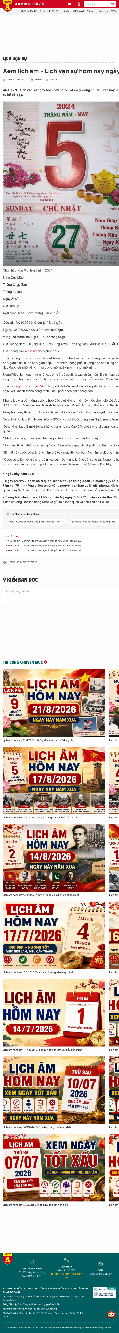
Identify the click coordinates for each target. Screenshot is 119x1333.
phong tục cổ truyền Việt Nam (32, 386)
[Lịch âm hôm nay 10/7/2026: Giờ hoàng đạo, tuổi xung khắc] (54, 1090)
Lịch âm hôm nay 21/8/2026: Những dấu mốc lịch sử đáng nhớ (38, 740)
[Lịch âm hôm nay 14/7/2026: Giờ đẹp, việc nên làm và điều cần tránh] (54, 1012)
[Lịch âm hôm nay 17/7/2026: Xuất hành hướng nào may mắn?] (54, 935)
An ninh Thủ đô (29, 4)
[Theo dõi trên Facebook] (64, 4)
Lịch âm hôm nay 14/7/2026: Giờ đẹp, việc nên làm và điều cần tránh (42, 1049)
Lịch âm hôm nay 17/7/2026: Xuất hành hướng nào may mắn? (38, 972)
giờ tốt (32, 351)
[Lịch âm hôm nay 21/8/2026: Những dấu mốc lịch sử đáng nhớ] (54, 703)
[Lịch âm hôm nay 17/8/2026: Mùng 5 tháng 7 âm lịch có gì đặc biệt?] (54, 780)
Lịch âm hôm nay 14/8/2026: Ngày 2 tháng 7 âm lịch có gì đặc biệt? (42, 895)
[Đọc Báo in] (80, 4)
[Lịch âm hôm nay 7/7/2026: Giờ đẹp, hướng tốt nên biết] (54, 1167)
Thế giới (65, 11)
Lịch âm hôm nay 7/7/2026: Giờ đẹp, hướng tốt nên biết (35, 1204)
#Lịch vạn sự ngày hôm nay (23, 561)
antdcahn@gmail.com (100, 1274)
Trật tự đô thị (29, 11)
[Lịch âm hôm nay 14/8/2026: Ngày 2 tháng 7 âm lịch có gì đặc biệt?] (54, 858)
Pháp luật (78, 11)
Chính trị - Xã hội (49, 11)
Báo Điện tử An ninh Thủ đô (7, 6)
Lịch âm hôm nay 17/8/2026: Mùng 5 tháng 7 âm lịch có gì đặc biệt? (42, 817)
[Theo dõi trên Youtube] (69, 4)
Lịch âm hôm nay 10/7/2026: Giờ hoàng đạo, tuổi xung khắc (37, 1127)
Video (90, 11)
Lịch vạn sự (15, 58)
